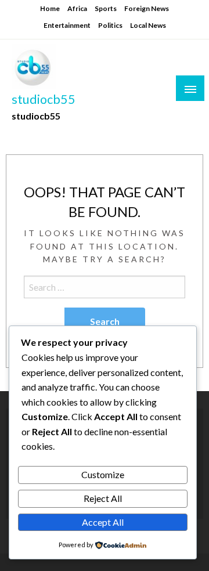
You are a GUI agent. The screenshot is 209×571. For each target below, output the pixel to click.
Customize (102, 474)
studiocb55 (43, 99)
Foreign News (146, 8)
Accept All (103, 521)
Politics (110, 25)
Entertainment (67, 25)
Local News (148, 25)
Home (50, 8)
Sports (106, 8)
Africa (77, 8)
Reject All (103, 498)
